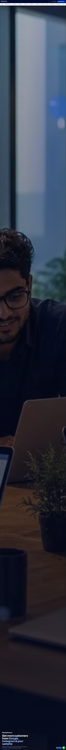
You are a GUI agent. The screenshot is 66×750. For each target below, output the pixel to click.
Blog (47, 4)
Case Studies (58, 4)
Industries (20, 4)
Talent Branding (52, 4)
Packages (37, 4)
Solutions (26, 4)
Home (2, 4)
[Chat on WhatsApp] (63, 747)
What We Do (14, 4)
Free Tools (42, 4)
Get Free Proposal (60, 1)
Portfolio (63, 4)
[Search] (49, 1)
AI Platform (31, 4)
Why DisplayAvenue (7, 4)
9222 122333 (54, 1)
